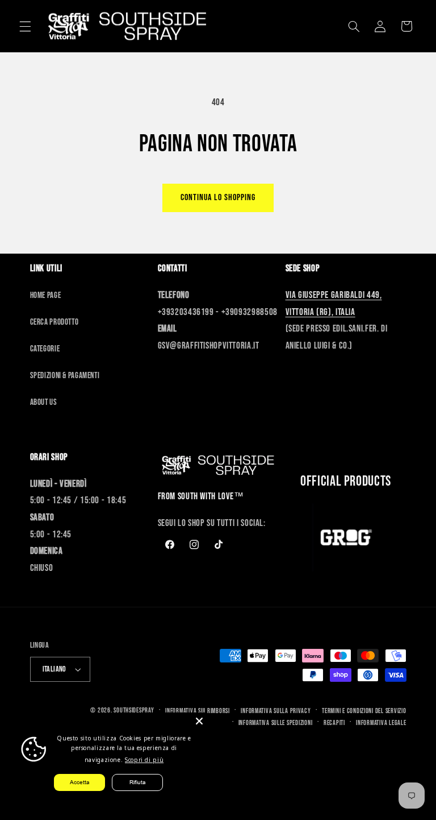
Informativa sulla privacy (276, 711)
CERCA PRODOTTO (54, 322)
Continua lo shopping (218, 197)
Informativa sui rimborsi (197, 711)
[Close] (199, 721)
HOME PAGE (45, 295)
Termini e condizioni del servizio (364, 711)
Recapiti (334, 723)
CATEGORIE (45, 349)
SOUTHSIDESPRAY (134, 710)
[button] (25, 26)
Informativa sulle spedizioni (275, 723)
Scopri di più (144, 760)
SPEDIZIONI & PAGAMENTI (65, 375)
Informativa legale (381, 723)
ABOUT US (43, 402)
